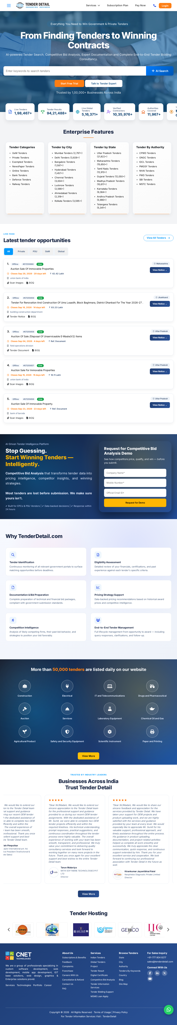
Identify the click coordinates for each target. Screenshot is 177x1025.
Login (165, 5)
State (121, 957)
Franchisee (67, 971)
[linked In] (157, 973)
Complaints (67, 966)
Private (21, 251)
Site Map (123, 984)
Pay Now (140, 5)
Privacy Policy (120, 1012)
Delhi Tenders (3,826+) (67, 157)
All (8, 251)
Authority (123, 966)
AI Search (161, 71)
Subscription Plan (117, 5)
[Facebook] (150, 973)
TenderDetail (109, 1016)
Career (48, 985)
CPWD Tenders (147, 153)
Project (94, 966)
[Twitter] (164, 973)
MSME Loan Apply (99, 996)
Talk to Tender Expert (103, 83)
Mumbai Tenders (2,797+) (68, 153)
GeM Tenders (19, 153)
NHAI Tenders (146, 170)
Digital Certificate (99, 975)
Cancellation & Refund (73, 979)
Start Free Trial (69, 83)
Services (91, 5)
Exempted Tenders (22, 161)
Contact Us (67, 984)
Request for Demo (135, 502)
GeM (47, 251)
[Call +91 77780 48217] (154, 5)
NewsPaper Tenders (23, 166)
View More (88, 755)
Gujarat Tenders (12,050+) (111, 176)
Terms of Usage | (103, 1012)
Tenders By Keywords (129, 971)
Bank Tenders (19, 175)
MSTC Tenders (147, 184)
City (121, 962)
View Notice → (160, 270)
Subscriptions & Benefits (74, 957)
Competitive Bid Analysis (103, 979)
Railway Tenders (21, 184)
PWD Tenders (146, 175)
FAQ (64, 988)
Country (123, 975)
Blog (121, 979)
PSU (35, 251)
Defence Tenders (21, 179)
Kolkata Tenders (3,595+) (68, 200)
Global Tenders (98, 962)
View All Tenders (156, 237)
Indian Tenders (98, 957)
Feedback (67, 962)
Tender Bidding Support (102, 992)
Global (61, 251)
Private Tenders (20, 157)
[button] (10, 5)
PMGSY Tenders (148, 166)
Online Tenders (20, 170)
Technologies (24, 985)
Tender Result (97, 971)
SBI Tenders (145, 179)
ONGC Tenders (147, 157)
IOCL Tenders (146, 161)
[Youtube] (150, 978)
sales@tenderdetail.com (160, 961)
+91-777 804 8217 (156, 957)
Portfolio (37, 985)
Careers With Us (70, 975)
